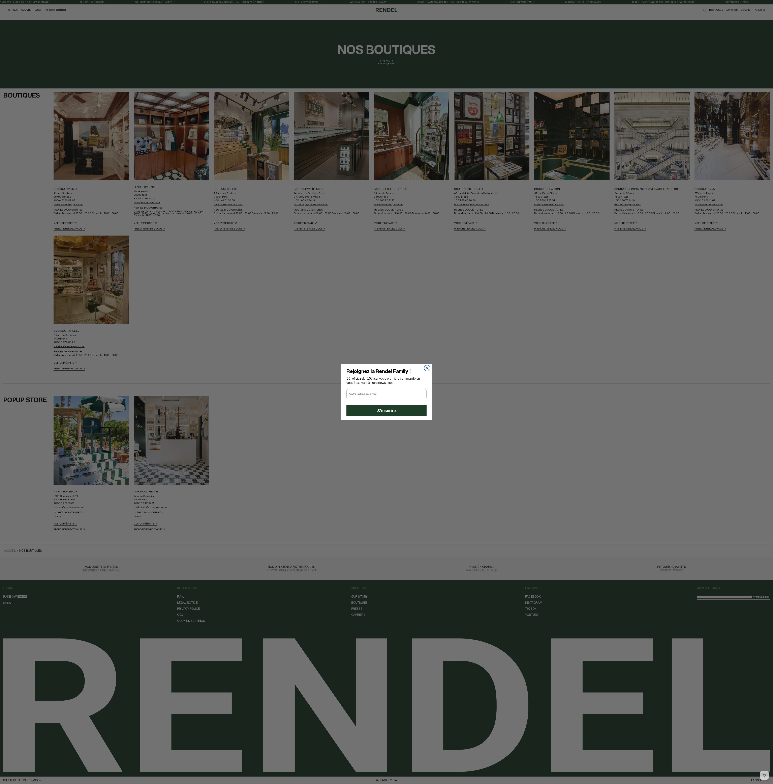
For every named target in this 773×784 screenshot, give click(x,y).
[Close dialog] (427, 368)
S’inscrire (386, 410)
